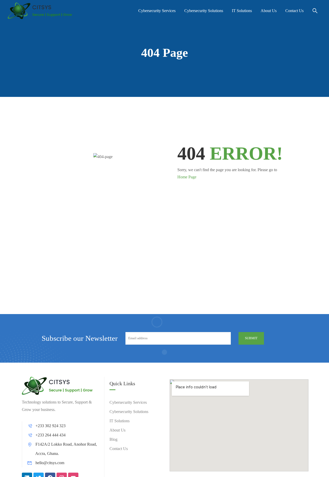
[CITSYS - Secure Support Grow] (40, 11)
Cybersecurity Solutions (203, 10)
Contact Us (294, 10)
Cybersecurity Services (157, 10)
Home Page (186, 177)
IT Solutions (242, 10)
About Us (269, 10)
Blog (113, 439)
